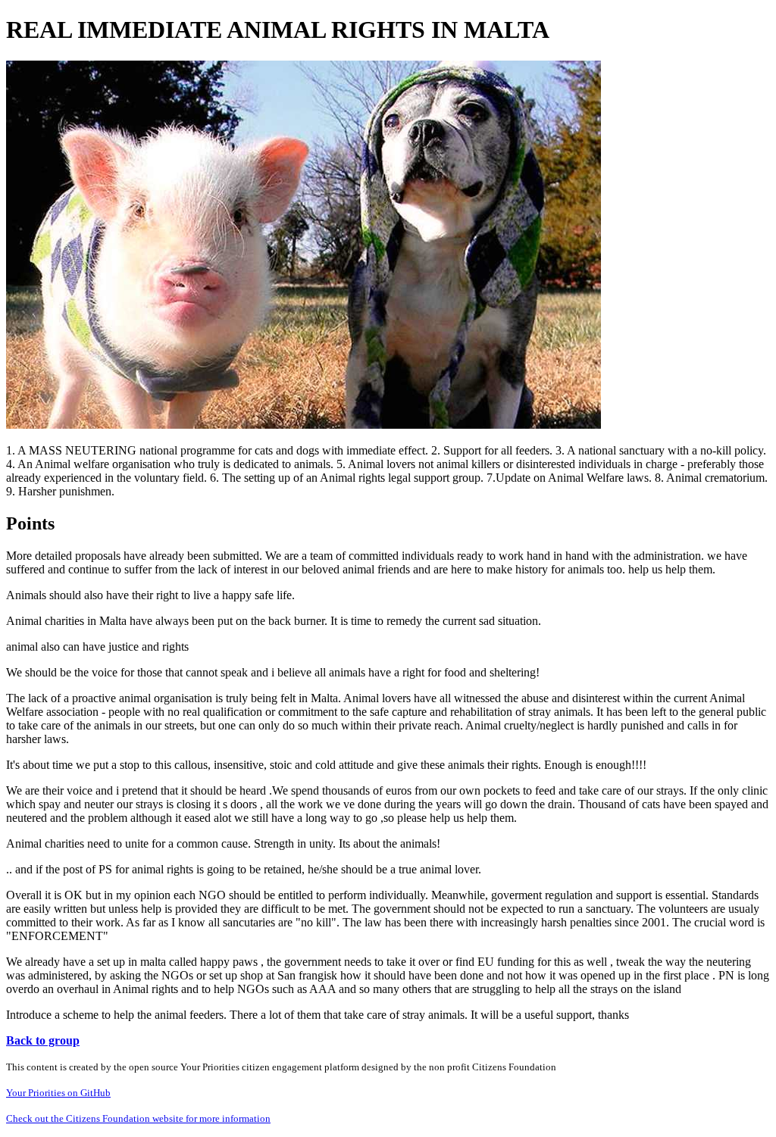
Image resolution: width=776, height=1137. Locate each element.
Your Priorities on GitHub (58, 1092)
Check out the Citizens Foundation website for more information (138, 1118)
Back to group (43, 1040)
